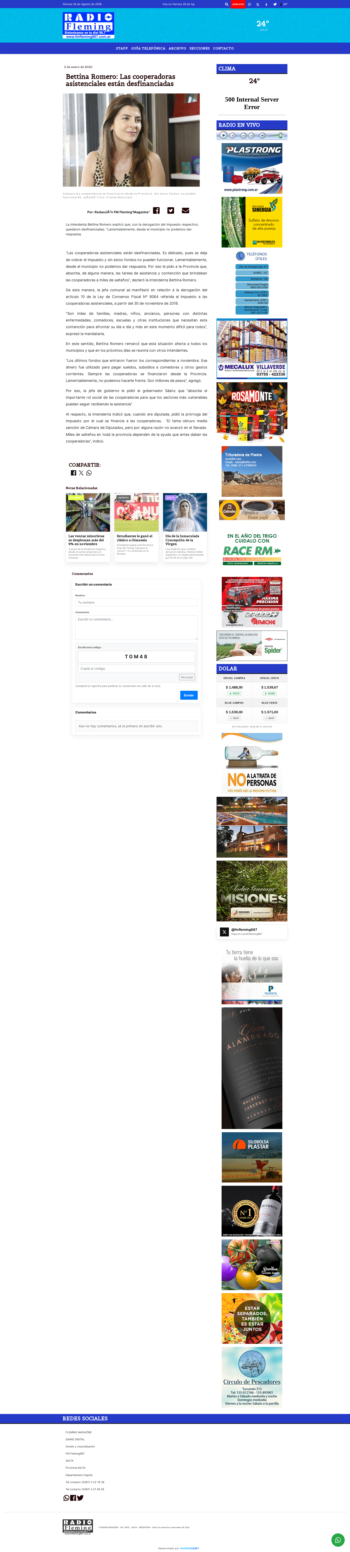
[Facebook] (266, 4)
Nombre (80, 595)
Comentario (82, 612)
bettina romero (130, 57)
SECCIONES (200, 48)
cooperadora (222, 57)
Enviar (189, 695)
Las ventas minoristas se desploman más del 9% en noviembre (86, 540)
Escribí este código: (89, 647)
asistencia (189, 57)
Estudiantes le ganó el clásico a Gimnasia (134, 538)
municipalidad (162, 57)
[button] (226, 4)
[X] (258, 4)
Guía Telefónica (148, 48)
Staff (122, 48)
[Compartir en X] (81, 473)
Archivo (177, 48)
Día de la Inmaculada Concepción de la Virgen (182, 540)
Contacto (223, 48)
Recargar (187, 677)
